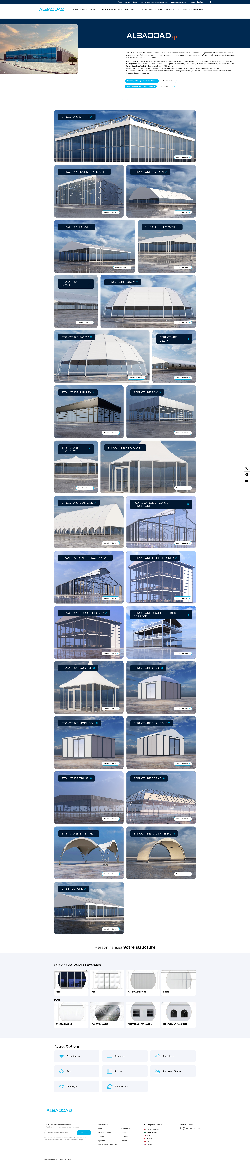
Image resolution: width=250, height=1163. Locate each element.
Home (100, 1128)
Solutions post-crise (165, 9)
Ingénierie (101, 1141)
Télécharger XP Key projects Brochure (141, 81)
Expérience (125, 1128)
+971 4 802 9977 (125, 2)
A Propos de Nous (79, 9)
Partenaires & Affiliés (196, 9)
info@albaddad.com (179, 2)
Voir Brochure (167, 81)
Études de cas (182, 9)
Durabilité (124, 1136)
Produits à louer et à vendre (110, 9)
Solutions (93, 9)
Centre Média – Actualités (108, 1145)
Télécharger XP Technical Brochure (140, 86)
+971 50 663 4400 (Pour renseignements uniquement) (152, 2)
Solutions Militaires (147, 9)
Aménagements (130, 9)
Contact (124, 1141)
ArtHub (123, 1132)
